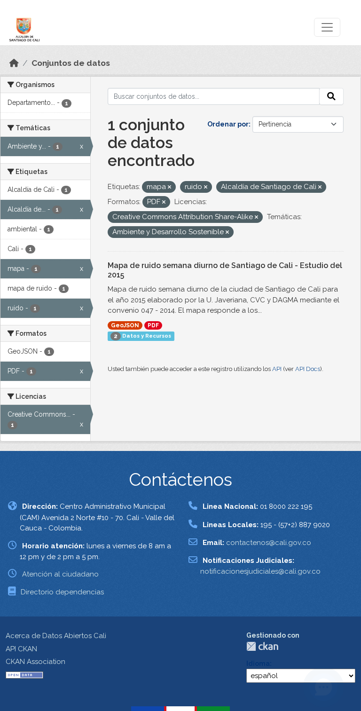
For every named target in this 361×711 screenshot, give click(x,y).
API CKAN (21, 649)
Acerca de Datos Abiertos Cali (56, 636)
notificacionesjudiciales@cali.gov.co (260, 571)
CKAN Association (35, 661)
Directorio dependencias (62, 592)
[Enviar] (331, 96)
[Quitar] (169, 187)
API (277, 368)
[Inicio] (14, 63)
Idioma (258, 663)
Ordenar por (228, 124)
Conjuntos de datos (70, 63)
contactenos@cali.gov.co (268, 542)
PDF (153, 325)
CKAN (262, 646)
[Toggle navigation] (327, 27)
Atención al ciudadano (60, 574)
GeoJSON (125, 325)
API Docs (307, 368)
